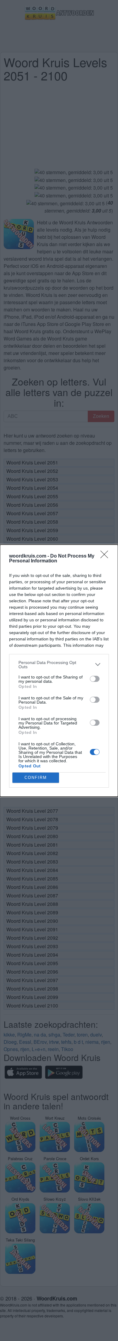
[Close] (106, 556)
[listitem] (59, 664)
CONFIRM (36, 777)
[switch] (95, 679)
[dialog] (59, 671)
